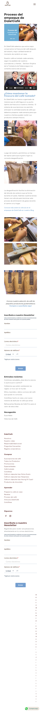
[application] (20, 81)
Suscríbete (8, 415)
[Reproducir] (7, 88)
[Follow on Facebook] (6, 516)
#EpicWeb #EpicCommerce (36, 621)
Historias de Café (10, 419)
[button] (20, 80)
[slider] (19, 87)
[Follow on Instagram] (10, 516)
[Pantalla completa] (34, 88)
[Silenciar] (31, 88)
